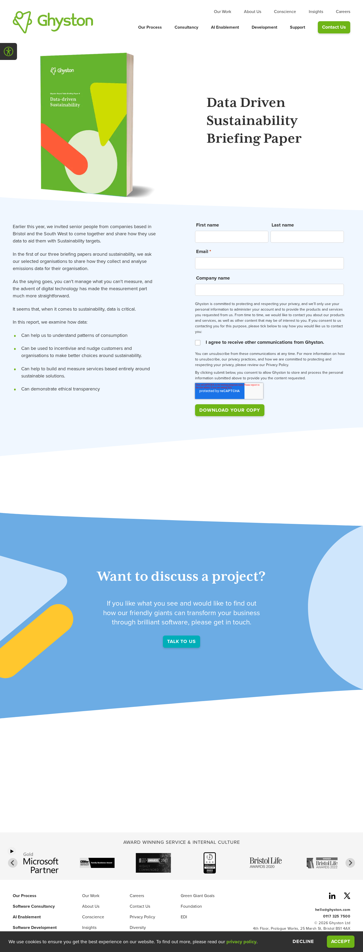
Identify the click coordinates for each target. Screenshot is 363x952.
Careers (343, 11)
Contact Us (334, 27)
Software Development (35, 927)
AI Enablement (225, 27)
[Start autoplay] (11, 851)
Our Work (222, 11)
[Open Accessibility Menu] (8, 51)
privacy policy (241, 942)
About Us (252, 11)
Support (297, 27)
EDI (184, 917)
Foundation (191, 906)
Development (264, 27)
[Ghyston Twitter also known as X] (347, 897)
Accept (342, 941)
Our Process (150, 27)
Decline (303, 941)
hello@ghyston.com (332, 909)
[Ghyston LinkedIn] (332, 897)
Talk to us (181, 641)
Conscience (285, 11)
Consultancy (186, 27)
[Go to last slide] (13, 863)
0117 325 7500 (336, 916)
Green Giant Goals (197, 895)
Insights (316, 11)
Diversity (138, 927)
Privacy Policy (142, 917)
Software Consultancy (34, 906)
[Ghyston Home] (53, 22)
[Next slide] (350, 863)
